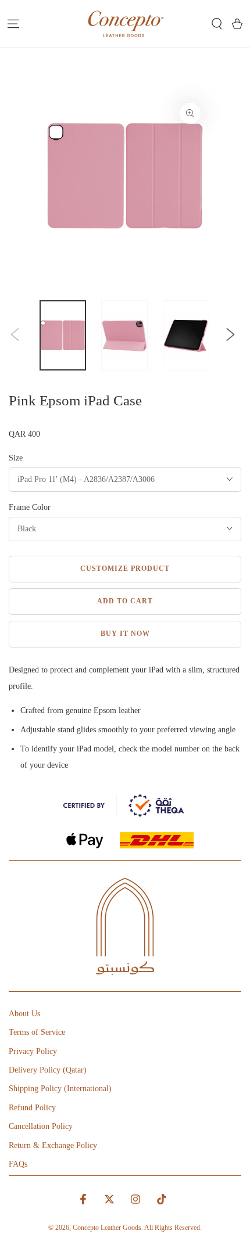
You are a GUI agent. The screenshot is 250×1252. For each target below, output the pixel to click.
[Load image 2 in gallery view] (124, 335)
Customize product (125, 568)
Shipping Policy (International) (60, 1088)
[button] (216, 24)
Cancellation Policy (41, 1126)
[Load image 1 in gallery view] (63, 335)
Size (16, 458)
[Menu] (13, 24)
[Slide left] (15, 335)
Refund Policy (32, 1107)
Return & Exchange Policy (53, 1145)
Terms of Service (37, 1032)
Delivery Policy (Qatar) (48, 1070)
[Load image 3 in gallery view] (186, 335)
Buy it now (125, 633)
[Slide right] (230, 335)
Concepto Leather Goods (107, 1228)
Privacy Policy (33, 1051)
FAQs (18, 1164)
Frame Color (30, 507)
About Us (24, 1013)
